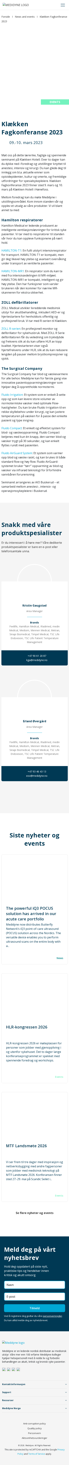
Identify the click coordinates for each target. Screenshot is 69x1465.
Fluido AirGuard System (16, 453)
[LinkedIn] (4, 1369)
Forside (5, 16)
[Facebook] (13, 1369)
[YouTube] (18, 1369)
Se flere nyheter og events (34, 1213)
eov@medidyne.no (36, 775)
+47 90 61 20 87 (37, 655)
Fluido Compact (11, 428)
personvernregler (52, 1316)
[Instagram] (8, 1369)
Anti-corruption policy (34, 1423)
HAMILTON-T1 (11, 250)
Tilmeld (35, 1308)
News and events (25, 16)
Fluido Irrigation (12, 395)
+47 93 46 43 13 (37, 771)
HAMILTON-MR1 (12, 271)
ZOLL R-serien (10, 329)
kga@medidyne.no (36, 660)
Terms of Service (36, 1453)
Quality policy (34, 1428)
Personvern (34, 1433)
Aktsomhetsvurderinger (34, 1438)
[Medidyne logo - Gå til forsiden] (16, 5)
